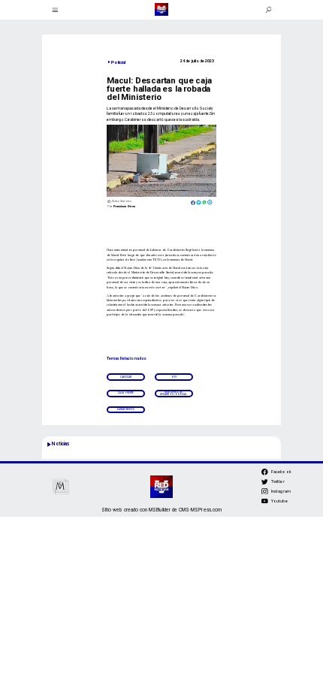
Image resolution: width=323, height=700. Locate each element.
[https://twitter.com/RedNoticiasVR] (264, 484)
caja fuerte (126, 392)
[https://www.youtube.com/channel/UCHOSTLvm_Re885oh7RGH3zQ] (264, 503)
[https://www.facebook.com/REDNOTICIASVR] (264, 472)
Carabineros (125, 409)
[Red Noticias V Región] (55, 9)
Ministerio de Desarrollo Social (173, 393)
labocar (126, 377)
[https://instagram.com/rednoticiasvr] (264, 493)
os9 (174, 377)
